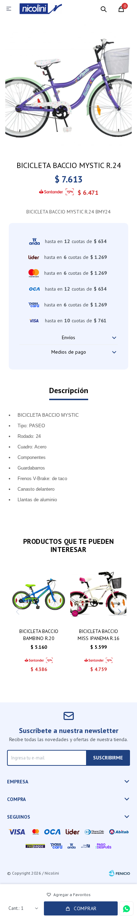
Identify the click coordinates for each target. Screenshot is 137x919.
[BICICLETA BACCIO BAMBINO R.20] (39, 594)
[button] (103, 9)
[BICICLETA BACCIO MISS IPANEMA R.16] (98, 594)
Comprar (85, 908)
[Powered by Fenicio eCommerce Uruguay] (119, 873)
